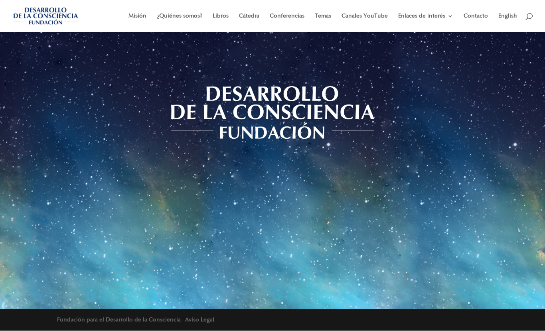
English (507, 16)
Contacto (476, 16)
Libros (221, 16)
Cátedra (249, 16)
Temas (323, 16)
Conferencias (287, 16)
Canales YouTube (365, 16)
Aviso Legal (199, 319)
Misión (137, 16)
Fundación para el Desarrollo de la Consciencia (119, 319)
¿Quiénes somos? (179, 16)
